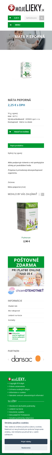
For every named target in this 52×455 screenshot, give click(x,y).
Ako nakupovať (14, 311)
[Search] (41, 17)
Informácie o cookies (17, 392)
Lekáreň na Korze (15, 315)
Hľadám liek (12, 306)
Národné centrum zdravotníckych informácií (26, 395)
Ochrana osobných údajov (19, 389)
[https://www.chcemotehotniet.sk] (26, 290)
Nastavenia (26, 448)
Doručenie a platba (16, 412)
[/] (26, 271)
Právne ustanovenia (17, 386)
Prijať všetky (26, 442)
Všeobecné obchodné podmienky (22, 406)
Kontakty (11, 320)
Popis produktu (16, 145)
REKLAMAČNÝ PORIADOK (19, 415)
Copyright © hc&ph (16, 383)
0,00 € (16, 18)
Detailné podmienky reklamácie (21, 418)
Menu (17, 25)
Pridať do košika (21, 132)
